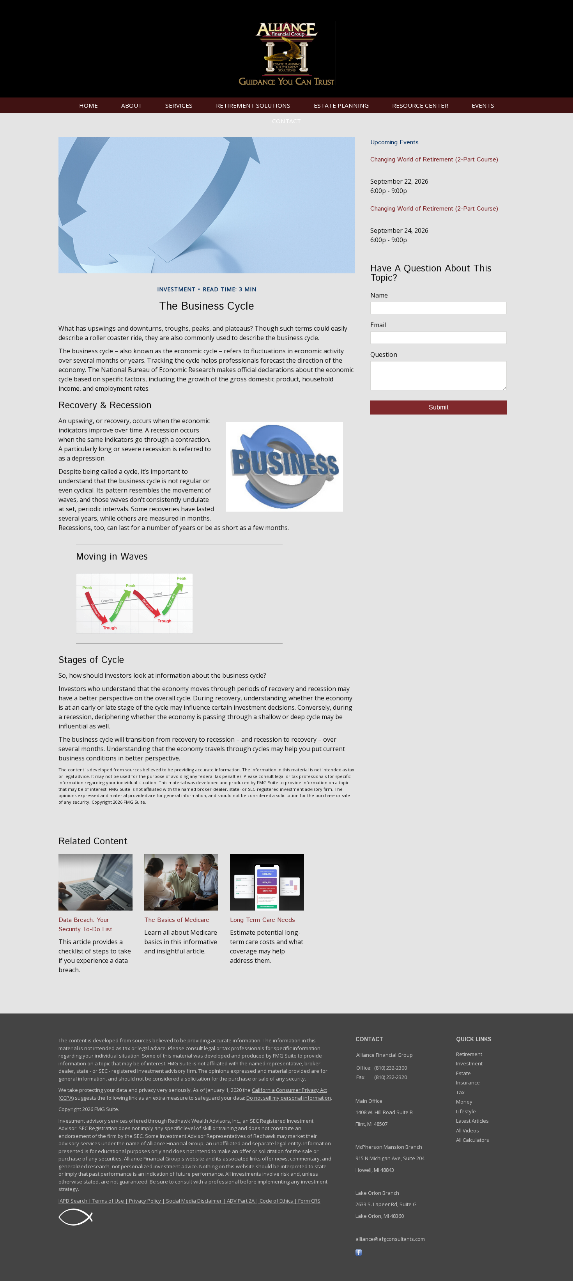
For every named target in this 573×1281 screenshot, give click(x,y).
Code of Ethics (276, 1200)
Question (383, 354)
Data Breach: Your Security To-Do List (85, 925)
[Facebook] (358, 1251)
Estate (463, 1073)
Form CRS (309, 1200)
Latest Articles (472, 1120)
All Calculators (472, 1139)
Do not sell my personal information (288, 1097)
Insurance (468, 1082)
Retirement (469, 1054)
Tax (460, 1092)
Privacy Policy (145, 1200)
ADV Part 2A (241, 1200)
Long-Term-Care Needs (262, 920)
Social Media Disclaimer (194, 1200)
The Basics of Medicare (176, 920)
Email (378, 325)
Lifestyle (466, 1111)
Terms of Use (108, 1200)
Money (464, 1101)
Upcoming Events (394, 142)
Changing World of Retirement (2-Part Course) (434, 159)
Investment (469, 1063)
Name (379, 295)
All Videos (467, 1130)
